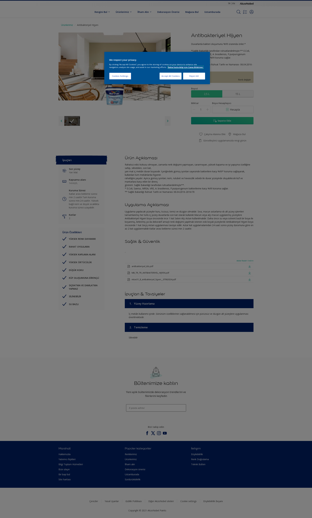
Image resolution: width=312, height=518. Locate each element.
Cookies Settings (120, 76)
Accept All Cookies (171, 76)
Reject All (194, 76)
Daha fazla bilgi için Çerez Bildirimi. (185, 67)
